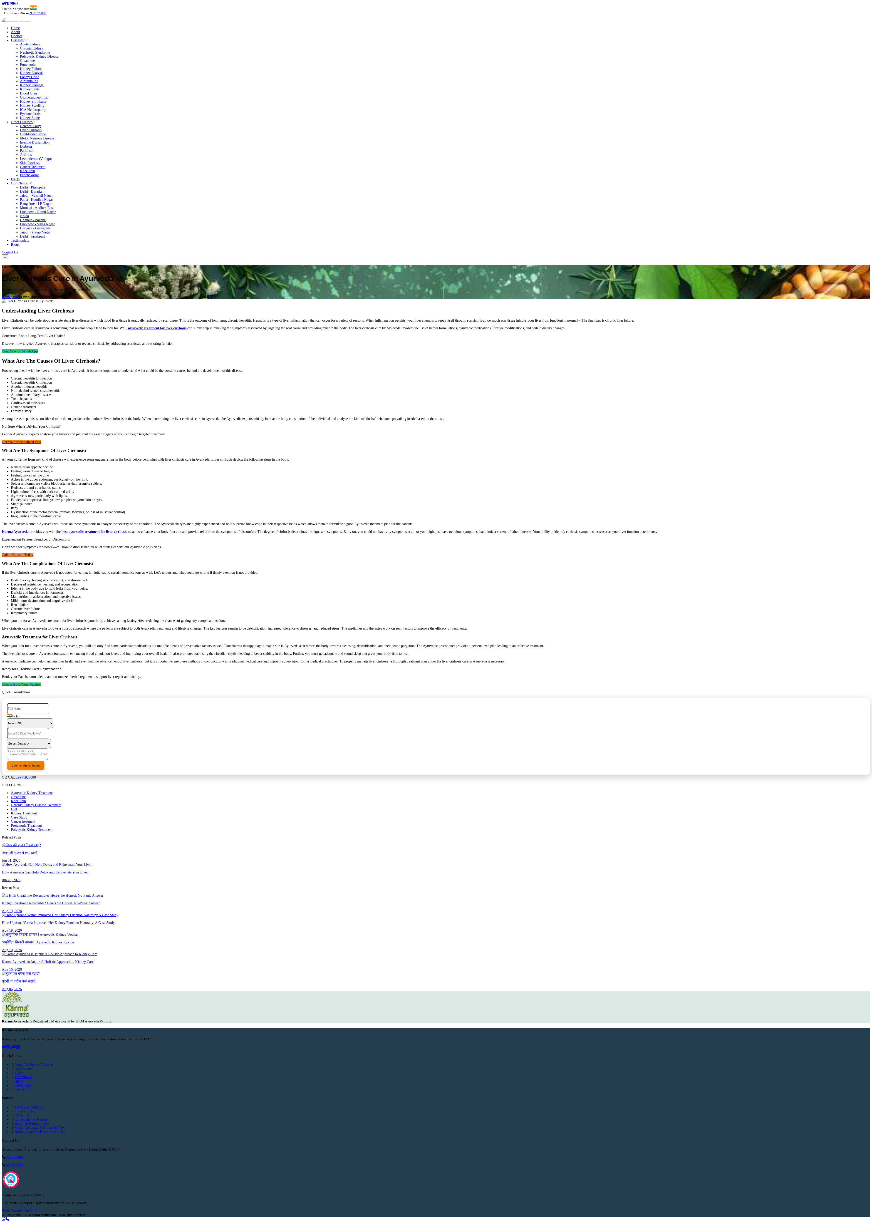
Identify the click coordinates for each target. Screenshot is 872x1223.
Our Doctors (23, 1069)
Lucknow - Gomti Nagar (38, 212)
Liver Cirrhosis (31, 130)
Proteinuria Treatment (26, 825)
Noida (24, 216)
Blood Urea (28, 93)
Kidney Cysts (30, 89)
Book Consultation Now (19, 1211)
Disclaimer (22, 1115)
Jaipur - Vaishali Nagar (36, 195)
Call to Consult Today (17, 555)
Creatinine (27, 60)
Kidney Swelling (32, 105)
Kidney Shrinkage (33, 101)
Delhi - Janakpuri (32, 236)
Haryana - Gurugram (35, 228)
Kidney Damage (32, 85)
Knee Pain (27, 171)
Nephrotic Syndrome (35, 52)
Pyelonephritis (30, 114)
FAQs (15, 179)
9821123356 (14, 1165)
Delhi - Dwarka (31, 191)
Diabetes (26, 146)
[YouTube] (14, 1047)
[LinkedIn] (18, 1047)
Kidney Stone (30, 118)
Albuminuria (29, 81)
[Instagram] (9, 3)
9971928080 (38, 13)
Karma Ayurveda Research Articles (40, 1132)
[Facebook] (6, 3)
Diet (14, 809)
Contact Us (10, 252)
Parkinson (27, 150)
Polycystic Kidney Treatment (31, 829)
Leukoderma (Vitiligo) (36, 159)
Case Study (19, 817)
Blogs (15, 244)
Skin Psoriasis (30, 163)
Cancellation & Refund (31, 1119)
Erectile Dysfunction (35, 142)
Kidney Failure (31, 69)
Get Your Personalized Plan (21, 442)
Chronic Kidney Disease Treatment (36, 805)
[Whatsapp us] (3, 1219)
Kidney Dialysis (31, 73)
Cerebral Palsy (30, 126)
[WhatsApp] (16, 3)
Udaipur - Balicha (33, 220)
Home (15, 28)
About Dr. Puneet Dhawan (34, 1065)
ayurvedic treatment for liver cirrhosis (157, 328)
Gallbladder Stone (33, 134)
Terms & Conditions (29, 1107)
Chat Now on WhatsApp (20, 351)
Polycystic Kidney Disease (39, 56)
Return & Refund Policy (32, 1123)
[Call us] (7, 1219)
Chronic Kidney (31, 48)
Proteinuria (28, 65)
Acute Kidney (30, 44)
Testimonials (20, 240)
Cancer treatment (23, 821)
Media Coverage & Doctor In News (40, 1127)
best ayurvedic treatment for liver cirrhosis (94, 531)
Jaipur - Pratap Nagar (35, 232)
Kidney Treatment (24, 813)
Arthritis (26, 154)
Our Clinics (19, 183)
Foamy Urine (29, 77)
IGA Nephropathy (33, 110)
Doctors (16, 36)
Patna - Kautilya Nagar (36, 199)
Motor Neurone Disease (37, 138)
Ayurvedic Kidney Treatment (32, 793)
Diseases (17, 40)
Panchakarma (29, 175)
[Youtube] (13, 3)
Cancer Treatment (32, 167)
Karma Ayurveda (15, 531)
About (15, 32)
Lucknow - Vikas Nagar (37, 224)
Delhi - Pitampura (32, 187)
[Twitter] (3, 3)
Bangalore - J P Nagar (36, 204)
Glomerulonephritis (34, 97)
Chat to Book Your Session (21, 684)
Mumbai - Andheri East (37, 208)
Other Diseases (22, 122)
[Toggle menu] (5, 256)
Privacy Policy (25, 1111)
